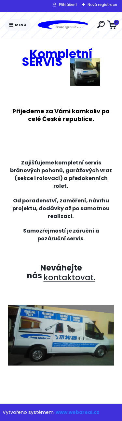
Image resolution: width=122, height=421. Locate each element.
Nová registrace (102, 4)
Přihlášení (68, 4)
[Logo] (62, 25)
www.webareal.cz (77, 412)
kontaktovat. (69, 277)
